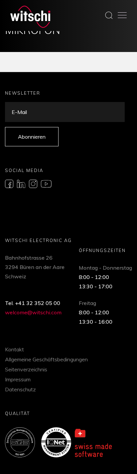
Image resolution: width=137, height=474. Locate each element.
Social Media (24, 170)
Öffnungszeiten (102, 250)
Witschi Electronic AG (38, 240)
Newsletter (22, 93)
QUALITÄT (17, 413)
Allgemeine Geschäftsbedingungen (46, 359)
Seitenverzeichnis (26, 369)
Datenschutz (20, 389)
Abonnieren (32, 136)
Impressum (18, 379)
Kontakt (14, 349)
